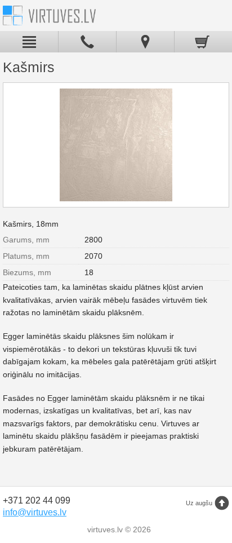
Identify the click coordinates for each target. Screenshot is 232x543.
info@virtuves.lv (34, 512)
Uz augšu (199, 503)
